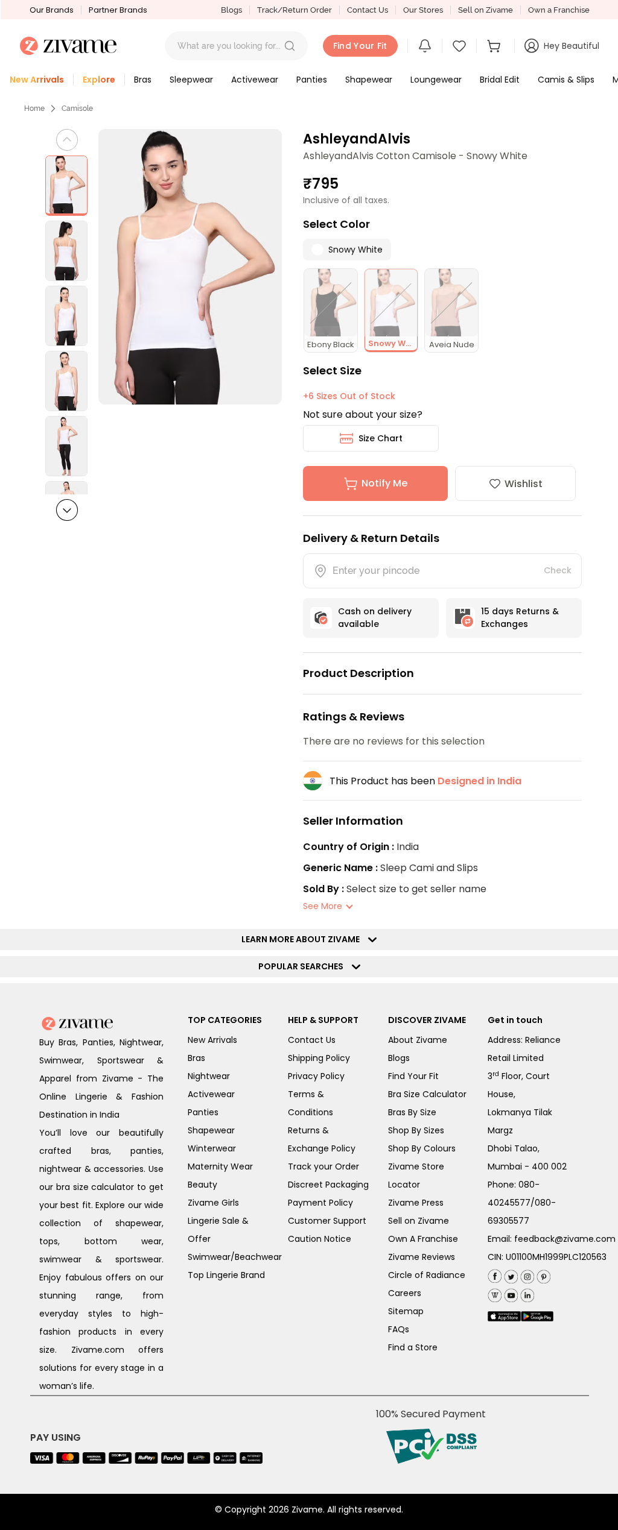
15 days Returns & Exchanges (520, 617)
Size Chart (380, 438)
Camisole (77, 108)
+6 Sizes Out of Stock (349, 396)
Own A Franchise (423, 1239)
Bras (196, 1058)
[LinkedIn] (526, 1292)
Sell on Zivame (485, 9)
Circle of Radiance (426, 1275)
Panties (203, 1112)
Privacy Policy (316, 1076)
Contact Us (367, 9)
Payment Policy (320, 1203)
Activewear (211, 1094)
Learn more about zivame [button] (303, 939)
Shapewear (211, 1130)
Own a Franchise (559, 9)
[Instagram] (526, 1274)
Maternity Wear (220, 1166)
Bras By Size (412, 1112)
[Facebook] (495, 1274)
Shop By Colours (422, 1148)
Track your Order (323, 1166)
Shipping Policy (319, 1058)
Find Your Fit (413, 1076)
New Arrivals (212, 1040)
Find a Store (413, 1347)
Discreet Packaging (328, 1185)
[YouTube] (510, 1292)
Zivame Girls (213, 1203)
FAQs (398, 1329)
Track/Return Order (294, 9)
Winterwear (212, 1148)
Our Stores (423, 9)
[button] (290, 46)
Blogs (231, 9)
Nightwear (209, 1076)
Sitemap (406, 1311)
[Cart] (495, 46)
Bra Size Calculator (427, 1094)
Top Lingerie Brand (226, 1275)
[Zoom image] (190, 267)
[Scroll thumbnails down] (67, 510)
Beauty (202, 1185)
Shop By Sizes (416, 1130)
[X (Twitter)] (510, 1274)
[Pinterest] (542, 1274)
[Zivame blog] (495, 1292)
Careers (404, 1293)
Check (558, 570)
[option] (66, 186)
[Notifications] (425, 46)
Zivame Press (416, 1203)
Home (34, 108)
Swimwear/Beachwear (235, 1257)
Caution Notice (319, 1239)
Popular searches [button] (303, 966)
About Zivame (417, 1040)
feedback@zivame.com (565, 1239)
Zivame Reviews (421, 1257)
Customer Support (327, 1221)
